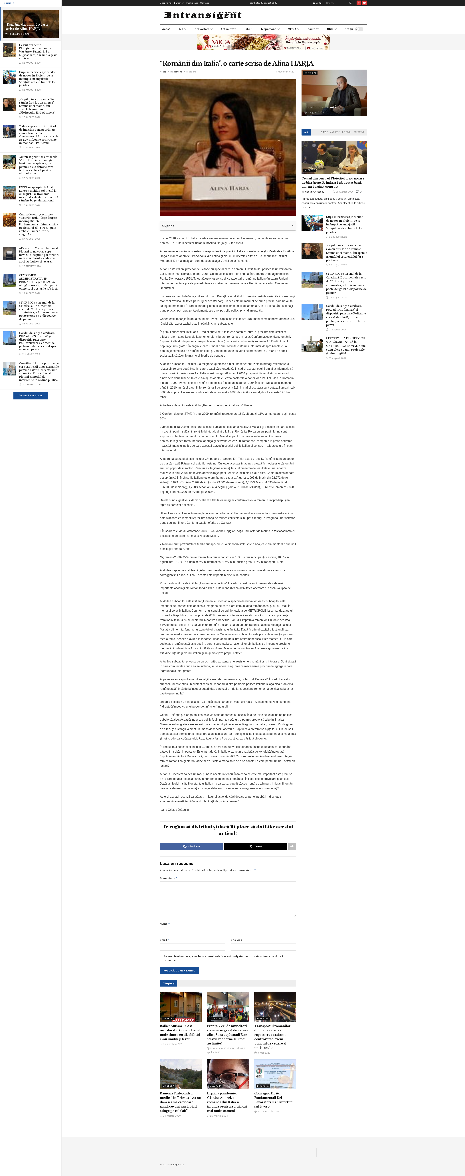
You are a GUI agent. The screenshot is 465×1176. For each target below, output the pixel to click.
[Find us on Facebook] (359, 3)
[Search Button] (349, 3)
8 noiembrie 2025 (172, 1044)
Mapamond (268, 29)
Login (318, 3)
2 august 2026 (315, 112)
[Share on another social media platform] (292, 846)
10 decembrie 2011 (285, 71)
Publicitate (192, 3)
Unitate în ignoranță (320, 107)
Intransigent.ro (176, 1164)
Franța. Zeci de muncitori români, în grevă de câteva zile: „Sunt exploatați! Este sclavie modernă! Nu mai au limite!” (227, 1034)
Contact (204, 3)
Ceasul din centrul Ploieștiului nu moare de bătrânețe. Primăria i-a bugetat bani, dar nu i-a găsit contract (38, 51)
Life (247, 29)
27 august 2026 (337, 265)
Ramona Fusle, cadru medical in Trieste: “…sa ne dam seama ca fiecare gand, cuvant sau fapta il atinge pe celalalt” (180, 1102)
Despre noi (166, 3)
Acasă (166, 29)
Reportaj (359, 132)
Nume (165, 923)
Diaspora (191, 71)
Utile (330, 29)
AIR (181, 29)
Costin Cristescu (314, 191)
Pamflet (313, 29)
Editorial (310, 73)
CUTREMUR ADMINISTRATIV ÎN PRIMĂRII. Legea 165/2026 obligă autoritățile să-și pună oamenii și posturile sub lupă (38, 282)
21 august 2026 (337, 329)
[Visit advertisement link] (263, 42)
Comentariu (169, 878)
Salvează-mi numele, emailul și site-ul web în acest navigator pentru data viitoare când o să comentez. (223, 958)
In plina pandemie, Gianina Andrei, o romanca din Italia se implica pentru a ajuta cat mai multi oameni (227, 1102)
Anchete (335, 132)
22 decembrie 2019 (268, 1111)
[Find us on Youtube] (364, 3)
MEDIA (292, 29)
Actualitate (228, 29)
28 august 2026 (344, 191)
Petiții (349, 29)
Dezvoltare (202, 29)
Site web (236, 939)
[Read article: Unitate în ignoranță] (334, 93)
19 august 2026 (337, 358)
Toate (324, 132)
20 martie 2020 (218, 1115)
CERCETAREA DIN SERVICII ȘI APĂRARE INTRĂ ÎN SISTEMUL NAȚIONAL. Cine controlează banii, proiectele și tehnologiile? (345, 346)
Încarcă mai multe (31, 396)
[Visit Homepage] (203, 14)
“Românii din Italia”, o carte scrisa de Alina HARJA (26, 27)
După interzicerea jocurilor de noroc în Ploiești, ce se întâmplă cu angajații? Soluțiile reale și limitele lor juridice (37, 78)
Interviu (346, 132)
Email (165, 939)
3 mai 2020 (263, 1052)
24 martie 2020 (171, 1115)
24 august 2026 (337, 297)
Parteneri (179, 3)
